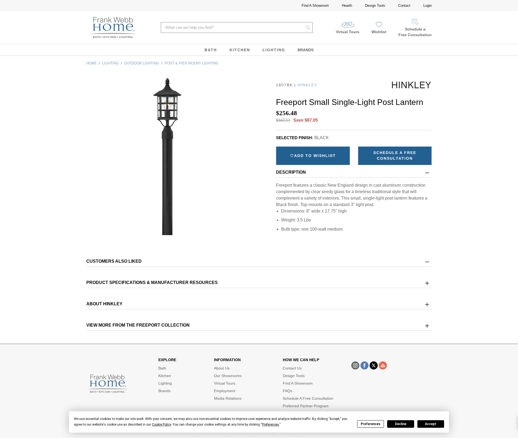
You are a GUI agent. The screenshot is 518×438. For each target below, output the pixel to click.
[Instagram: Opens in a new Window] (355, 365)
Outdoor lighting (141, 63)
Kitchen (240, 50)
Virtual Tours (347, 32)
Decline (400, 424)
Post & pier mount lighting (192, 63)
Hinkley (307, 85)
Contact (404, 6)
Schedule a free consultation (394, 155)
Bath (211, 50)
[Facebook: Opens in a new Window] (364, 365)
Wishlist (379, 32)
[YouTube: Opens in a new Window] (383, 365)
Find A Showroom (315, 6)
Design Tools (375, 6)
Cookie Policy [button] (161, 424)
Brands (305, 50)
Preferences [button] (270, 424)
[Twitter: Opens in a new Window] (374, 365)
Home (91, 63)
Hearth (347, 6)
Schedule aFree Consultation (415, 32)
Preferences (370, 424)
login (427, 6)
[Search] (308, 27)
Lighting (274, 50)
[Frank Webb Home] (112, 27)
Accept (430, 424)
